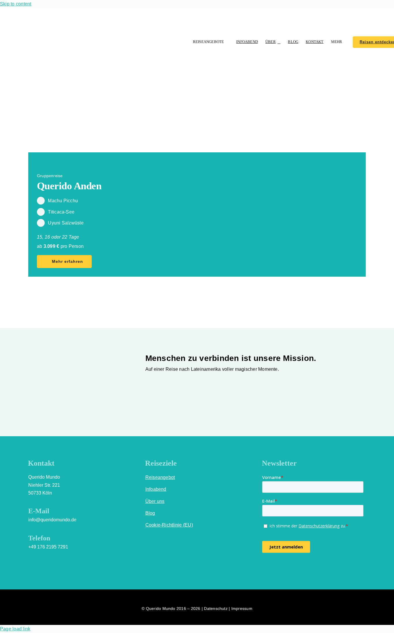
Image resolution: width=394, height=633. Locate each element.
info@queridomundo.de (52, 519)
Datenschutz (216, 608)
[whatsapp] (296, 569)
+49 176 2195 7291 (48, 546)
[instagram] (275, 569)
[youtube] (285, 569)
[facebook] (264, 569)
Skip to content (15, 3)
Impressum (241, 608)
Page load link (15, 628)
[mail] (306, 569)
